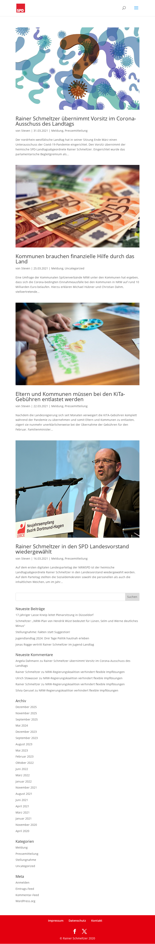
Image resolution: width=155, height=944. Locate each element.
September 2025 (27, 719)
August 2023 (24, 744)
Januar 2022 (24, 781)
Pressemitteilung (76, 130)
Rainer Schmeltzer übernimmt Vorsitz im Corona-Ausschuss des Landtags (76, 121)
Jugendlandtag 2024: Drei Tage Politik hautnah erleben (52, 638)
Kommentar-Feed (27, 895)
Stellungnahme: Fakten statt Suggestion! (43, 632)
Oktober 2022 (25, 763)
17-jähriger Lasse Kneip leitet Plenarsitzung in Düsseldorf (54, 615)
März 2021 (23, 812)
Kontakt (96, 920)
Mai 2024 (22, 725)
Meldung (57, 130)
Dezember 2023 (26, 732)
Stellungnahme (26, 860)
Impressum (55, 920)
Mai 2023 (22, 750)
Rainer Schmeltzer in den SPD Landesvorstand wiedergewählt (72, 549)
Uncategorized (74, 268)
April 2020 (22, 831)
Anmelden (22, 882)
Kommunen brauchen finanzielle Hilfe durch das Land (75, 259)
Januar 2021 (24, 818)
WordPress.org (25, 901)
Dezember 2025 (26, 707)
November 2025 (26, 713)
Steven (25, 130)
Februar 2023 (25, 756)
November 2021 (26, 787)
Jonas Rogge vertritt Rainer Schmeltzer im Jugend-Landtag (55, 644)
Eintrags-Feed (25, 889)
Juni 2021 (22, 800)
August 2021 (24, 794)
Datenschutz (77, 920)
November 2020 (26, 825)
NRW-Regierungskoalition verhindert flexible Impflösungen (85, 672)
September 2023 (27, 738)
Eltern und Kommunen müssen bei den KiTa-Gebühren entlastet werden (70, 396)
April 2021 (22, 806)
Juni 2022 (22, 769)
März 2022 (23, 775)
